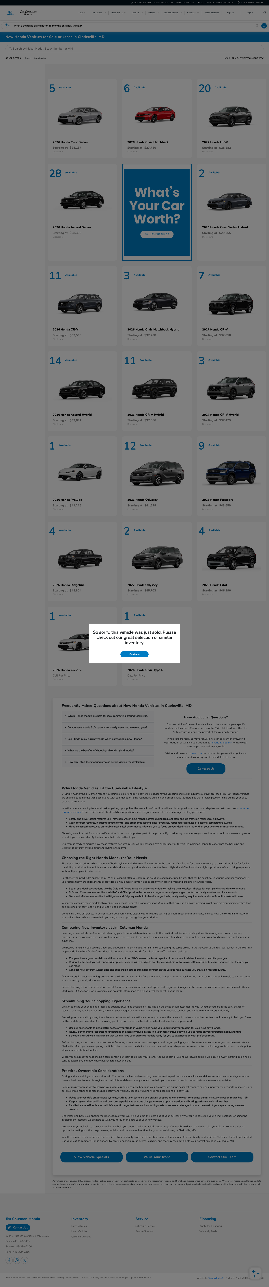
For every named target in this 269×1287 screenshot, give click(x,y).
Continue (134, 654)
